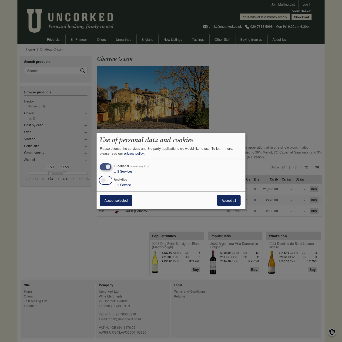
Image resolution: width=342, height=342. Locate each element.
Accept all (229, 200)
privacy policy (134, 153)
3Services (123, 171)
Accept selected (116, 200)
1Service (122, 184)
